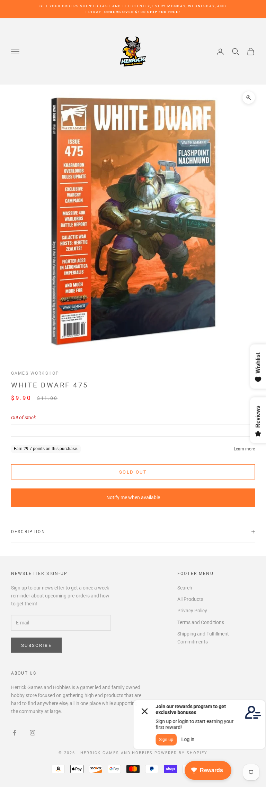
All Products (190, 599)
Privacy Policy (192, 610)
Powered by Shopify (180, 753)
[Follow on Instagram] (32, 732)
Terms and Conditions (200, 622)
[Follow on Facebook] (14, 732)
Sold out (133, 472)
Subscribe (36, 645)
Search (184, 588)
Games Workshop (35, 373)
